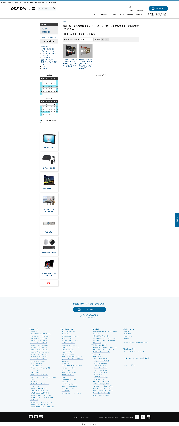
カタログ (122, 14)
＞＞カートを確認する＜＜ (49, 38)
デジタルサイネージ (47, 51)
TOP (95, 14)
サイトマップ (94, 417)
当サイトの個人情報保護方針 (112, 417)
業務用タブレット (47, 47)
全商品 (64, 22)
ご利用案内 (76, 417)
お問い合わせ (177, 221)
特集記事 (130, 14)
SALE (43, 66)
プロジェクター (46, 58)
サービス (44, 68)
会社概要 (139, 14)
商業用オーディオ (47, 60)
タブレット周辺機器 (47, 49)
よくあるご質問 (84, 417)
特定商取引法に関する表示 (127, 417)
